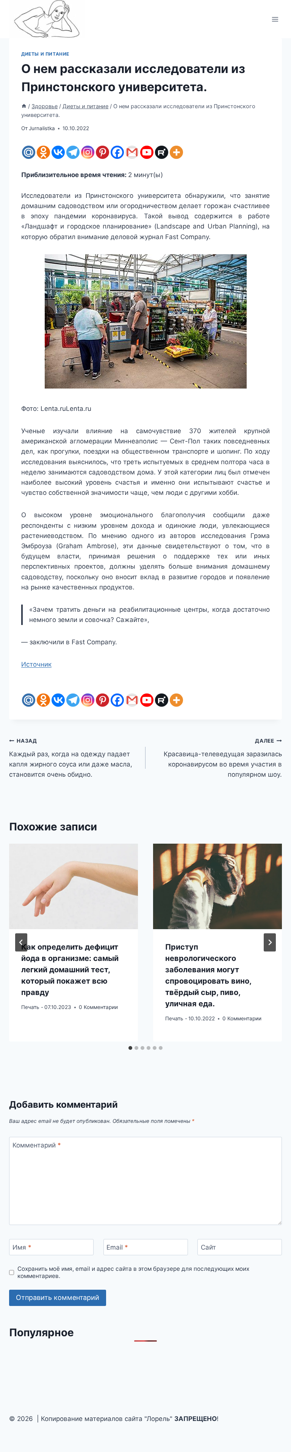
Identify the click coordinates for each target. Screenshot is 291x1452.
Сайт (208, 1247)
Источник (36, 664)
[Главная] (24, 106)
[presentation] (73, 887)
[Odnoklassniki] (43, 152)
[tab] (130, 1048)
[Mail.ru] (28, 152)
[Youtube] (146, 152)
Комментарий (37, 1145)
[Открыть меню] (275, 19)
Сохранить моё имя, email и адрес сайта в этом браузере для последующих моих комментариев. (133, 1272)
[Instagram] (87, 152)
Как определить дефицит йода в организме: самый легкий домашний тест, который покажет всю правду (70, 969)
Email (117, 1247)
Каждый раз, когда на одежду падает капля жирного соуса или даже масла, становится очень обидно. (70, 758)
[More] (176, 152)
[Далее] (270, 942)
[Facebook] (117, 152)
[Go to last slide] (21, 942)
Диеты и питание (45, 54)
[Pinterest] (102, 152)
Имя (22, 1247)
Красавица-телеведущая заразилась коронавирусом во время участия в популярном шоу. (223, 758)
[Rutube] (161, 152)
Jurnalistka (42, 128)
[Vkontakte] (58, 152)
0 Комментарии (98, 1007)
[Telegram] (73, 152)
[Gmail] (132, 152)
